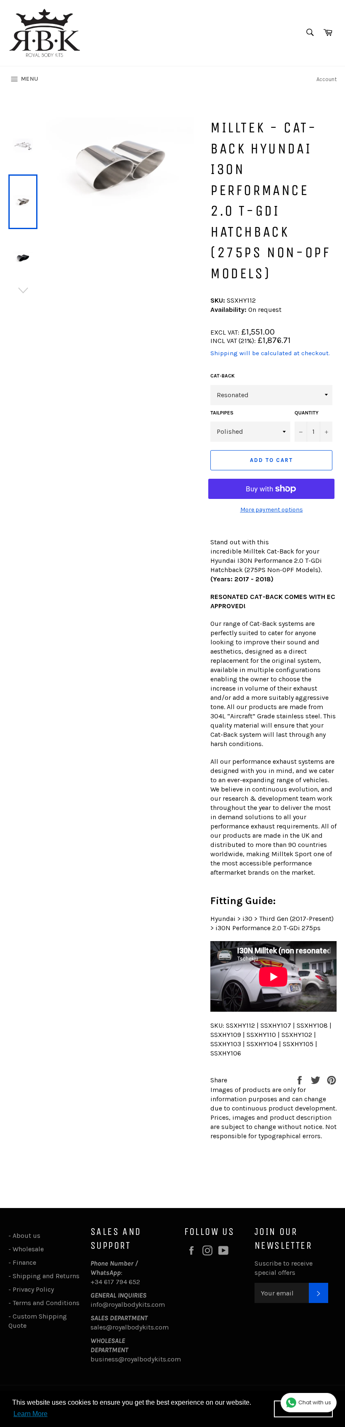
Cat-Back (222, 376)
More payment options (271, 509)
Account (326, 79)
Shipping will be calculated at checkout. (270, 353)
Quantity (306, 413)
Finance (24, 1262)
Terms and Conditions (46, 1303)
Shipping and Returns (46, 1276)
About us (26, 1236)
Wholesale (30, 1249)
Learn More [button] (30, 1413)
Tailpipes (222, 413)
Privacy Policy (33, 1289)
